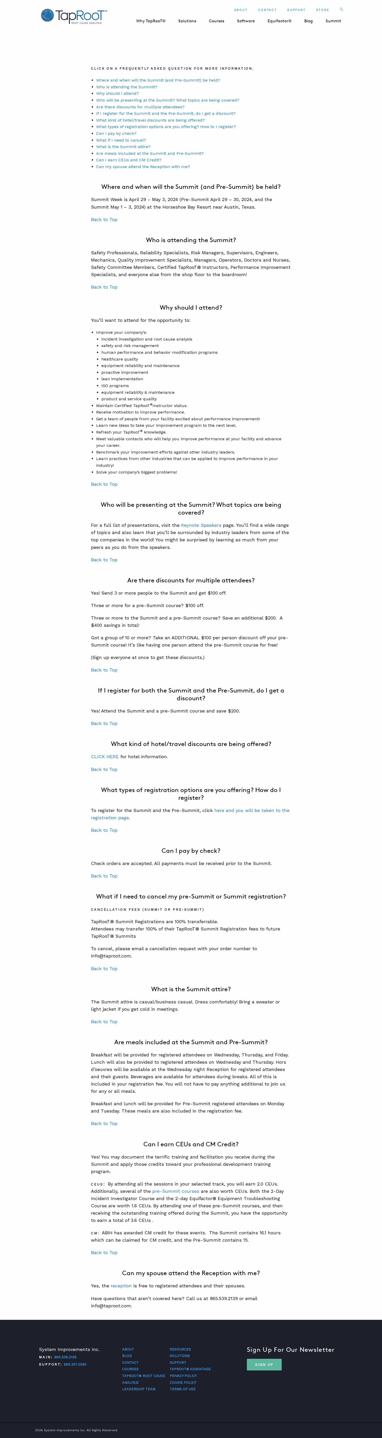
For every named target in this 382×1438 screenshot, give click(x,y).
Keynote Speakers (201, 525)
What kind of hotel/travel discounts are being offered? (150, 120)
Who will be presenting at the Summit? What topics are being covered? (167, 100)
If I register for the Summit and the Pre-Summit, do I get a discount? (165, 113)
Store (323, 10)
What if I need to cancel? (121, 140)
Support (296, 10)
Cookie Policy (183, 1382)
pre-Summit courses (175, 1191)
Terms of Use (183, 1389)
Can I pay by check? (116, 133)
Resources (180, 1349)
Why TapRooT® (151, 20)
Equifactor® (280, 20)
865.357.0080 (75, 1364)
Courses (216, 20)
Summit (333, 20)
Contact (267, 10)
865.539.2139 (65, 1357)
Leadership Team (138, 1389)
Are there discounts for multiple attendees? (140, 106)
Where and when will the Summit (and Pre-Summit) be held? (158, 80)
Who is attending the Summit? (126, 86)
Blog (308, 20)
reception (121, 1285)
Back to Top (104, 219)
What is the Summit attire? (123, 146)
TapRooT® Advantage (190, 1369)
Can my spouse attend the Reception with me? (143, 166)
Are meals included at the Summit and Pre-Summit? (150, 153)
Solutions (187, 20)
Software (246, 20)
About (241, 10)
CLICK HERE (105, 756)
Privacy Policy (183, 1376)
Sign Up (264, 1364)
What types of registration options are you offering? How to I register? (166, 126)
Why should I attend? (117, 93)
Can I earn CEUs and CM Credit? (128, 159)
